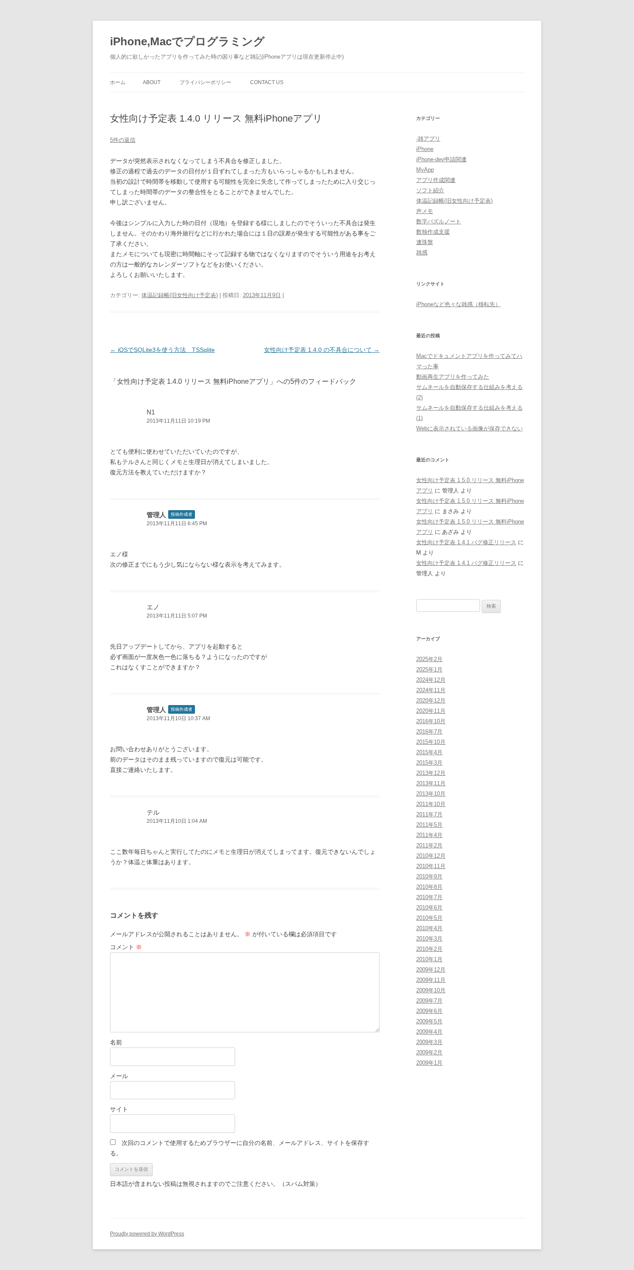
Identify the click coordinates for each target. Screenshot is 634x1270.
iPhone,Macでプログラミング (187, 41)
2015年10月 (431, 742)
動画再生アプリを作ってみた (452, 376)
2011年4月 (429, 835)
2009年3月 (429, 1042)
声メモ (424, 211)
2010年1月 (429, 959)
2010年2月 (429, 949)
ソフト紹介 (430, 190)
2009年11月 (431, 980)
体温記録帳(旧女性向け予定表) (179, 295)
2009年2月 (429, 1052)
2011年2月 (429, 845)
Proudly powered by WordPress (147, 1234)
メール (119, 1075)
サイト (119, 1109)
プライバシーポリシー (205, 82)
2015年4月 (429, 752)
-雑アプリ (428, 138)
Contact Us (266, 82)
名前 (116, 1042)
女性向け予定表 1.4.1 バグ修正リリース (466, 542)
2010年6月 (429, 907)
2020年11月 (431, 711)
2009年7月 (429, 1000)
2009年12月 (431, 969)
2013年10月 (431, 793)
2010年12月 (431, 856)
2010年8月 (429, 887)
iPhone (424, 149)
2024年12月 (431, 680)
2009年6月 (429, 1011)
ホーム (118, 82)
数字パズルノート (438, 221)
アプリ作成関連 (435, 180)
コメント (126, 947)
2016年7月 (429, 731)
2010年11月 (431, 866)
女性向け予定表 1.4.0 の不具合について (322, 349)
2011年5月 (429, 825)
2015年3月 (429, 762)
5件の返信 (122, 140)
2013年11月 (431, 783)
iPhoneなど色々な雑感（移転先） (458, 304)
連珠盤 (424, 242)
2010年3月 (429, 938)
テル (153, 812)
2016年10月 (431, 721)
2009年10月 (431, 990)
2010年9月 (429, 876)
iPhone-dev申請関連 (441, 159)
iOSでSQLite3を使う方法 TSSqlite (162, 349)
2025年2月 (429, 659)
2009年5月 (429, 1021)
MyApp (425, 169)
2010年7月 (429, 897)
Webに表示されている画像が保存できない (469, 428)
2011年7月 (429, 814)
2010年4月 (429, 928)
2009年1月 (429, 1063)
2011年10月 (431, 804)
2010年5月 (429, 918)
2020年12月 (431, 700)
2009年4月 (429, 1032)
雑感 (421, 252)
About (151, 82)
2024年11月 (431, 690)
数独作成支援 (433, 232)
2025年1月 (429, 669)
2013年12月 (431, 773)
